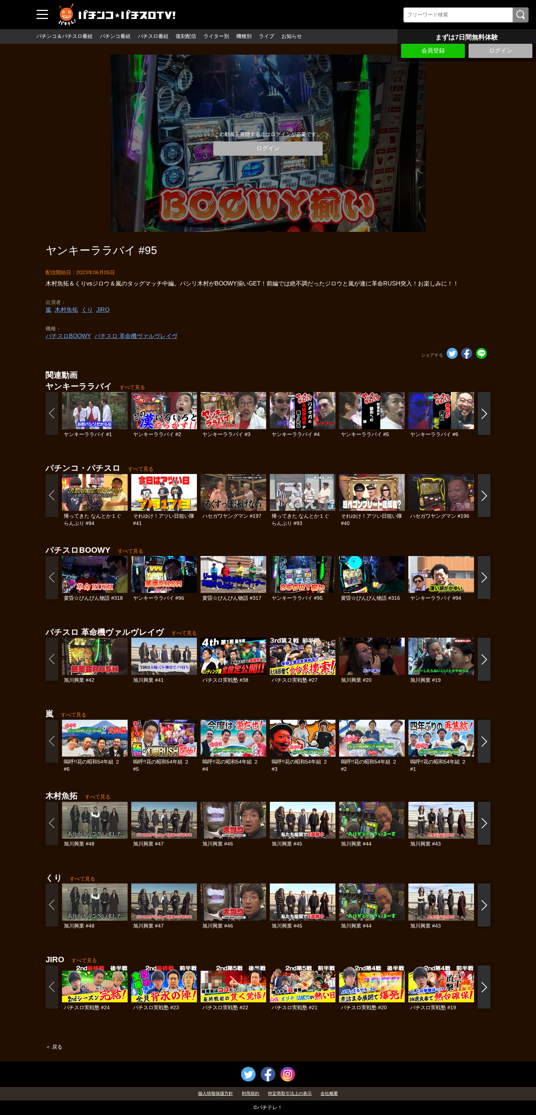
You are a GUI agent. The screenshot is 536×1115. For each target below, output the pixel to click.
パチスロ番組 (153, 36)
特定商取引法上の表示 (290, 1093)
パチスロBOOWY (68, 336)
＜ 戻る (54, 1047)
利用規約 (250, 1093)
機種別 (244, 36)
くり (87, 310)
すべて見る (132, 387)
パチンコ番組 (115, 36)
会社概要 (329, 1093)
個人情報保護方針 (215, 1093)
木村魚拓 (66, 310)
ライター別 (216, 36)
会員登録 (433, 50)
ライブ (266, 36)
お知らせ (291, 36)
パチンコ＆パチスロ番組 (64, 36)
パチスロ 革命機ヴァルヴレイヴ (136, 336)
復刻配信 (186, 36)
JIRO (102, 310)
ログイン (500, 50)
